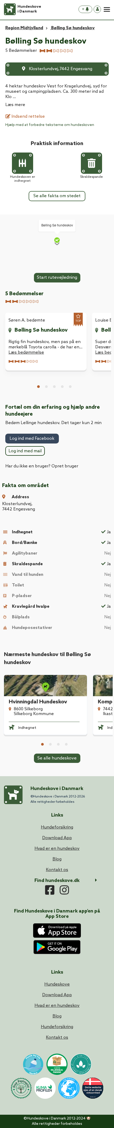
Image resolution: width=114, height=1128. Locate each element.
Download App (57, 995)
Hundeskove (57, 984)
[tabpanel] (46, 341)
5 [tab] (70, 386)
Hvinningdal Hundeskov (38, 702)
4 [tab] (62, 386)
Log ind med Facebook (32, 438)
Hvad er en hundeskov (57, 1005)
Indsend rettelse (27, 116)
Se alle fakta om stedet (57, 195)
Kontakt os (57, 1037)
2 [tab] (46, 386)
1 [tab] (38, 386)
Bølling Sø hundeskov (41, 330)
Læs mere (15, 104)
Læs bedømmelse (26, 352)
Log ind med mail (25, 451)
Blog (57, 1016)
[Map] (57, 241)
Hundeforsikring (57, 1026)
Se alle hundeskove (57, 758)
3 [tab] (54, 386)
